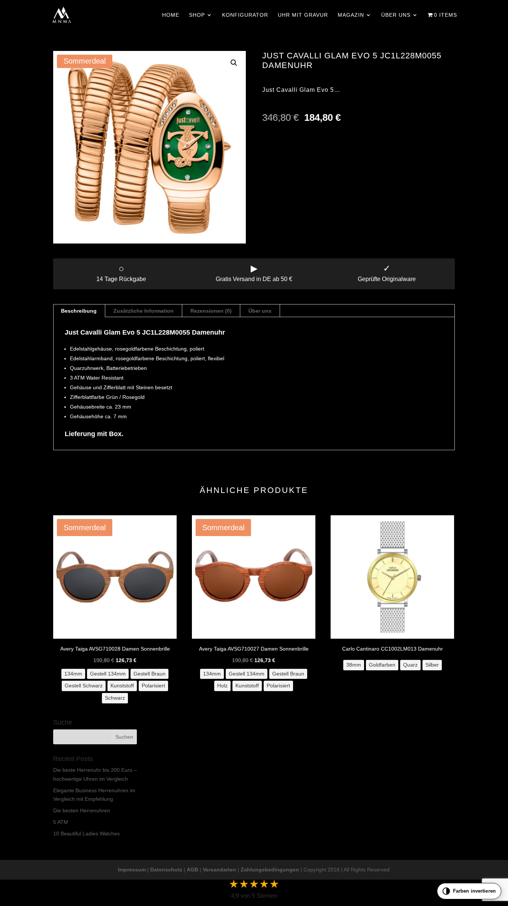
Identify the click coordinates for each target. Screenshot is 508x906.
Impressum (132, 870)
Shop (197, 15)
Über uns (396, 15)
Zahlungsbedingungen (270, 870)
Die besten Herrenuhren (81, 810)
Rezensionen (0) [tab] (211, 311)
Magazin (351, 15)
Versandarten (219, 870)
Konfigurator (245, 15)
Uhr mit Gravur (303, 15)
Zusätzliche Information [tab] (143, 311)
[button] (234, 63)
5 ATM (60, 822)
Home (170, 15)
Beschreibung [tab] (79, 311)
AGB (192, 870)
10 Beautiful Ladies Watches (86, 833)
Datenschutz (166, 870)
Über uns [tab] (259, 311)
